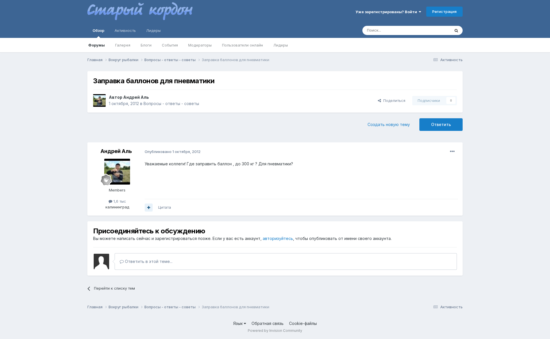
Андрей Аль (136, 97)
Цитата (164, 207)
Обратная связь (268, 323)
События (170, 45)
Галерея (122, 45)
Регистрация (444, 11)
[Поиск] (456, 30)
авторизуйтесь (278, 238)
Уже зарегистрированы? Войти (387, 11)
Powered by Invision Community (275, 330)
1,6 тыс (119, 201)
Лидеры (280, 45)
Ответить (441, 124)
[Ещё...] (452, 151)
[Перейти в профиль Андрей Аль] (99, 100)
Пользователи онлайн (242, 45)
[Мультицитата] (149, 208)
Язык (238, 323)
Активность (125, 30)
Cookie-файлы (303, 323)
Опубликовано (173, 151)
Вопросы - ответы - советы (171, 103)
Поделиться (393, 100)
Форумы (96, 45)
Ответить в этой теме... (148, 261)
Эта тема (434, 30)
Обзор (98, 30)
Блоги (146, 45)
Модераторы (200, 45)
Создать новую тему (389, 124)
